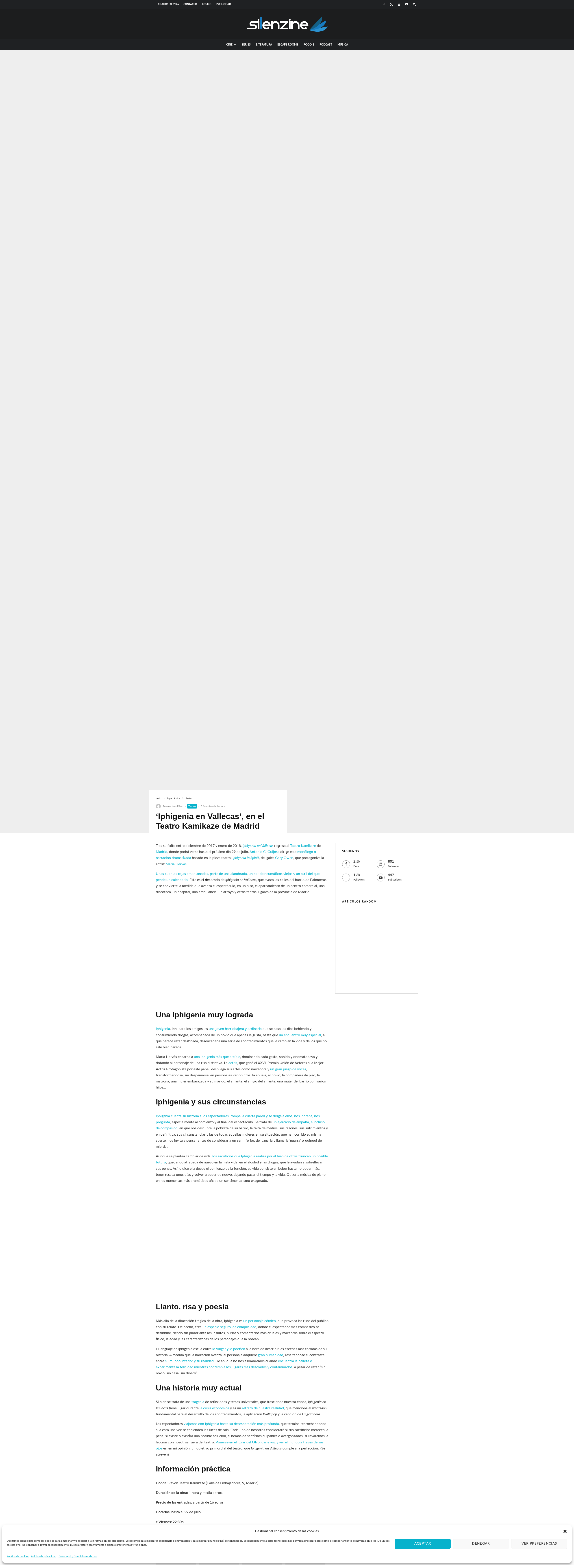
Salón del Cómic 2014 (378, 980)
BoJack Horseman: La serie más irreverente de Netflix (382, 917)
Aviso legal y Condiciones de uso (78, 1556)
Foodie (309, 44)
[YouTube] (407, 4)
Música (342, 44)
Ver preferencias (539, 1543)
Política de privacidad (43, 1556)
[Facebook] (384, 4)
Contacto (190, 4)
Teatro (192, 806)
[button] (565, 1531)
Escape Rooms (287, 44)
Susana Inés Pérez (173, 806)
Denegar (481, 1543)
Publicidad (223, 4)
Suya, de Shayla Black (378, 960)
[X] (391, 4)
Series (246, 44)
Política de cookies (18, 1556)
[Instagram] (399, 4)
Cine (229, 44)
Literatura (264, 44)
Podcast (326, 44)
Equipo (206, 4)
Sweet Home (371, 939)
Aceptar (422, 1543)
